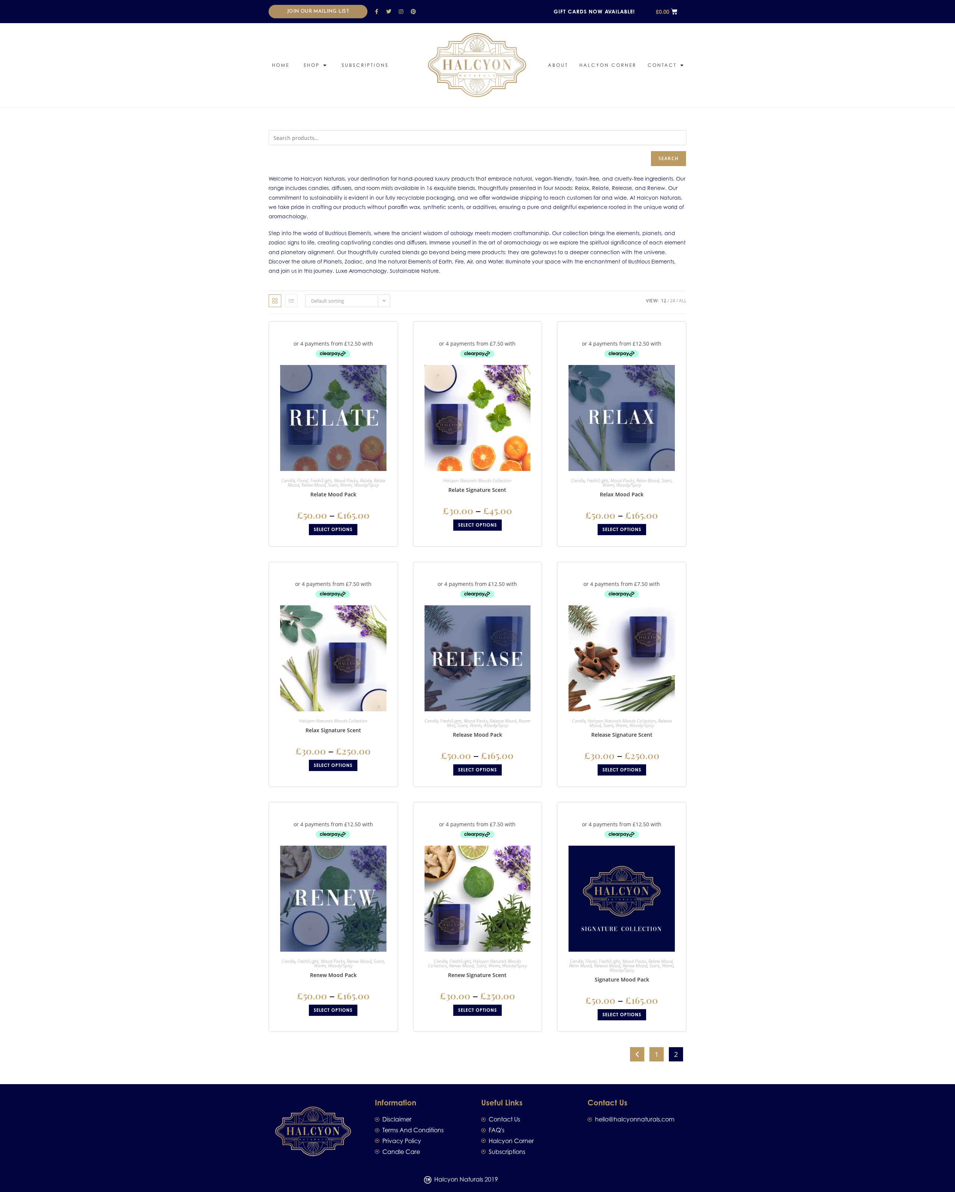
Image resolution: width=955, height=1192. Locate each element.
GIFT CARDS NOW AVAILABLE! (594, 11)
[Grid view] (275, 300)
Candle (288, 480)
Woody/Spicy (366, 485)
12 (663, 300)
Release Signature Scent (621, 734)
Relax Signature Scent (333, 730)
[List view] (291, 300)
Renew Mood (359, 961)
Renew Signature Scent (477, 975)
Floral (302, 480)
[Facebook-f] (376, 11)
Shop (312, 65)
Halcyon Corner (607, 65)
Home (280, 65)
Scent (333, 485)
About (558, 65)
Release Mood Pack (477, 734)
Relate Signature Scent (477, 489)
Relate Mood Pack (333, 494)
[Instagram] (401, 11)
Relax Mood (647, 480)
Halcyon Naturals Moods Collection (477, 480)
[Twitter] (388, 11)
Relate (366, 480)
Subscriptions (365, 65)
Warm (346, 485)
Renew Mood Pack (333, 975)
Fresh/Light (321, 480)
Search (668, 158)
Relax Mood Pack (622, 494)
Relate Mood (313, 485)
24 (672, 300)
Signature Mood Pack (622, 979)
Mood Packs (346, 480)
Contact (662, 65)
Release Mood (503, 721)
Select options (333, 529)
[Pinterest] (413, 11)
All (682, 300)
